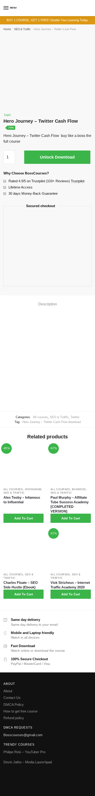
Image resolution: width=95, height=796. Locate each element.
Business (79, 489)
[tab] (47, 304)
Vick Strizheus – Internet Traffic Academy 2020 (70, 585)
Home (7, 29)
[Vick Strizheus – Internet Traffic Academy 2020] (70, 550)
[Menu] (6, 8)
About (7, 691)
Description (47, 304)
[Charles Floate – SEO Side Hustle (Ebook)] (23, 550)
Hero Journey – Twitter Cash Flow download (51, 422)
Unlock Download (57, 157)
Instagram (33, 489)
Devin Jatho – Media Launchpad (27, 762)
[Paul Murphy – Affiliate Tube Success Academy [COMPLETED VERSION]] (70, 466)
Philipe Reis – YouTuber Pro (24, 752)
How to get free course (20, 711)
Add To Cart (23, 518)
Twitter (75, 417)
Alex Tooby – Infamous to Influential (21, 499)
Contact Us (12, 698)
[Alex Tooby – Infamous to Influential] (23, 466)
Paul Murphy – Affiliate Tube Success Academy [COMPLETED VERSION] (69, 504)
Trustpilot (77, 181)
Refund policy (13, 718)
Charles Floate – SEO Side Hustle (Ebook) (20, 585)
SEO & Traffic (22, 29)
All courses (40, 417)
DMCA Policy (13, 704)
